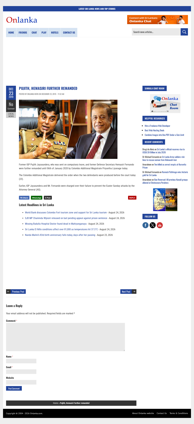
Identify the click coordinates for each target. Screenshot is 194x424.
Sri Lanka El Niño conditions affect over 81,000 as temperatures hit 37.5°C (61, 229)
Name (9, 356)
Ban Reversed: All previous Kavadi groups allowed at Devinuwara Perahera (165, 181)
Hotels (54, 32)
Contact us (69, 32)
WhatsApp (36, 197)
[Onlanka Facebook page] (145, 223)
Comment (11, 108)
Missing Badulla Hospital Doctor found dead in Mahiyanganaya (56, 223)
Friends (23, 32)
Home (11, 32)
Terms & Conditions (179, 413)
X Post (48, 197)
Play (44, 32)
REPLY (132, 197)
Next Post (126, 291)
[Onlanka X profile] (153, 223)
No (11, 104)
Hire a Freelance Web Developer (157, 125)
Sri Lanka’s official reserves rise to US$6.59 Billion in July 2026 (163, 151)
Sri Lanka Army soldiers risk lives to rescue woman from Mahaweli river (163, 158)
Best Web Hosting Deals (154, 130)
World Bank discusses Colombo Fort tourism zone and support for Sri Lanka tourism (66, 212)
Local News (11, 115)
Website (10, 378)
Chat (34, 32)
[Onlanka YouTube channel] (160, 223)
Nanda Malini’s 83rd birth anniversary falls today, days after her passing (60, 235)
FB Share (24, 197)
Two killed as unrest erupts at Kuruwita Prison (164, 166)
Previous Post (18, 291)
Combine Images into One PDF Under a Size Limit (164, 134)
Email (9, 367)
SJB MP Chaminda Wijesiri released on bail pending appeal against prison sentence (66, 218)
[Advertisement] (97, 61)
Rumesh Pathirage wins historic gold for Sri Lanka (165, 173)
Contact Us (162, 413)
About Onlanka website (143, 413)
